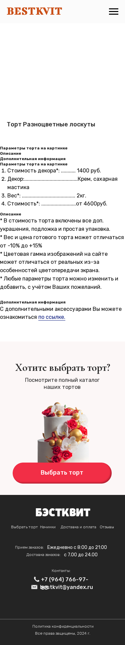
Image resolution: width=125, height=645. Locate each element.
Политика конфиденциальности (63, 626)
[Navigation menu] (113, 11)
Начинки (48, 527)
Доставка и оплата (78, 527)
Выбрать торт (24, 527)
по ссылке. (51, 317)
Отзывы (107, 527)
